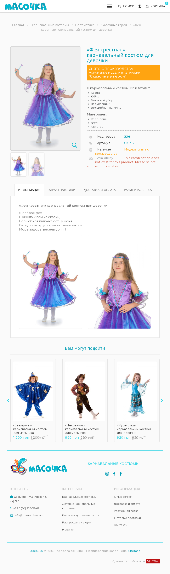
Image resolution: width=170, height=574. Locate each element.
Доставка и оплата (100, 190)
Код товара (106, 136)
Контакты (121, 525)
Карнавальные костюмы (79, 496)
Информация (29, 190)
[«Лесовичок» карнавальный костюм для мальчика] (85, 391)
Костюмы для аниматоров (80, 515)
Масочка (36, 550)
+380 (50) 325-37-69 (26, 508)
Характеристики (62, 190)
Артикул (103, 143)
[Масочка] (26, 6)
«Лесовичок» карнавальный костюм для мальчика (82, 429)
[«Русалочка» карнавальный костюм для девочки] (137, 391)
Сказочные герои (107, 76)
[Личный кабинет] (140, 6)
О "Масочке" (123, 496)
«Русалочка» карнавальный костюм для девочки (134, 429)
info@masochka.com (29, 515)
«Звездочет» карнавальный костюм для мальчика (30, 429)
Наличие (104, 149)
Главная (18, 25)
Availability (105, 158)
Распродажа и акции (76, 522)
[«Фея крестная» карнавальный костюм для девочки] (18, 164)
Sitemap (134, 550)
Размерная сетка (138, 190)
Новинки (68, 529)
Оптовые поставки (127, 517)
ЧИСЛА (152, 561)
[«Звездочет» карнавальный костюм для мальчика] (33, 391)
